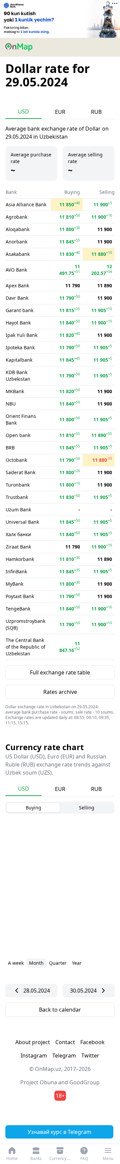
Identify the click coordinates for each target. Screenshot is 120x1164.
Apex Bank (17, 285)
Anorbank (16, 241)
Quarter (58, 963)
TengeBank (18, 608)
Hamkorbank (20, 559)
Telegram (64, 1055)
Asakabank (18, 254)
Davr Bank (17, 298)
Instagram (34, 1055)
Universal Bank (22, 522)
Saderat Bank (20, 472)
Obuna (48, 1082)
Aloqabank (17, 229)
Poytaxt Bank (20, 596)
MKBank (15, 391)
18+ (60, 1095)
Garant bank (19, 310)
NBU (11, 404)
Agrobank (16, 217)
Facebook (92, 1042)
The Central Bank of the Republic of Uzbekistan (25, 647)
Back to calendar (60, 1009)
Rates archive (60, 692)
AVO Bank (16, 270)
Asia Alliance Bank (26, 204)
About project (32, 1042)
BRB (10, 447)
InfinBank (16, 571)
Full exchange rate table (60, 672)
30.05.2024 (83, 990)
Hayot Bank (18, 322)
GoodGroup (84, 1082)
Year (77, 963)
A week (16, 963)
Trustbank (17, 497)
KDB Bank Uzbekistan (18, 375)
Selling (86, 807)
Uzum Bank (18, 509)
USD (23, 111)
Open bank (18, 435)
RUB (96, 112)
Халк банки (18, 534)
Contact (65, 1042)
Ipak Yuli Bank (21, 335)
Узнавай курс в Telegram (59, 1132)
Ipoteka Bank (20, 347)
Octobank (16, 460)
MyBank (14, 584)
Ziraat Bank (18, 546)
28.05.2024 (36, 990)
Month (36, 963)
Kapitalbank (19, 360)
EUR (60, 112)
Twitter (90, 1055)
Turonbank (18, 485)
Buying (33, 807)
